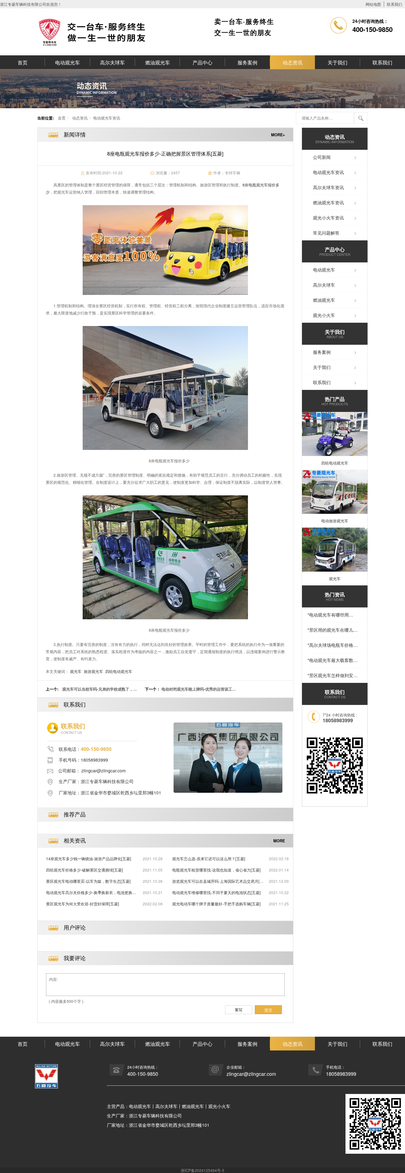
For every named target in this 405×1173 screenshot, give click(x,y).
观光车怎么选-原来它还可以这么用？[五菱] (208, 858)
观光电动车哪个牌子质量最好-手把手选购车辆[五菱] (216, 903)
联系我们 (394, 4)
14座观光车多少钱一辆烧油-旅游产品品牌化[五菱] (88, 858)
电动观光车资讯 (106, 118)
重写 (238, 1009)
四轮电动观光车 (118, 671)
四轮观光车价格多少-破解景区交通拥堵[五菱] (84, 870)
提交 (268, 1009)
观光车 (76, 671)
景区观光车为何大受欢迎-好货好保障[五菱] (82, 903)
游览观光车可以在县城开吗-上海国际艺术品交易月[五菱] (217, 881)
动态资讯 (293, 62)
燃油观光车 (157, 62)
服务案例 (247, 62)
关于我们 (337, 62)
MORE (279, 840)
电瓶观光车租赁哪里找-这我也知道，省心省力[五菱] (216, 870)
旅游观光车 (93, 671)
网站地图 (373, 4)
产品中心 (202, 62)
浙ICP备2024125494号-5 (202, 1170)
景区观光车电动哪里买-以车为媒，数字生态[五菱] (88, 881)
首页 (23, 62)
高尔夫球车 (112, 62)
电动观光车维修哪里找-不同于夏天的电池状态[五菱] (216, 892)
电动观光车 (67, 62)
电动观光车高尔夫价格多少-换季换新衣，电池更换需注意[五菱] (91, 892)
